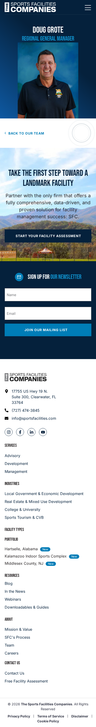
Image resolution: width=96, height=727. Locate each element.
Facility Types (14, 529)
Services (11, 445)
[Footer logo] (26, 377)
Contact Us (12, 663)
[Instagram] (9, 432)
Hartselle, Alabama (21, 549)
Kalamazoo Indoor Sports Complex (36, 556)
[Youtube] (43, 432)
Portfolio (11, 539)
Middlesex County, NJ (24, 563)
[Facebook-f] (20, 432)
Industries (12, 483)
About (9, 619)
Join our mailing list (46, 330)
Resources (12, 575)
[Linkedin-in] (31, 432)
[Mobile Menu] (87, 7)
